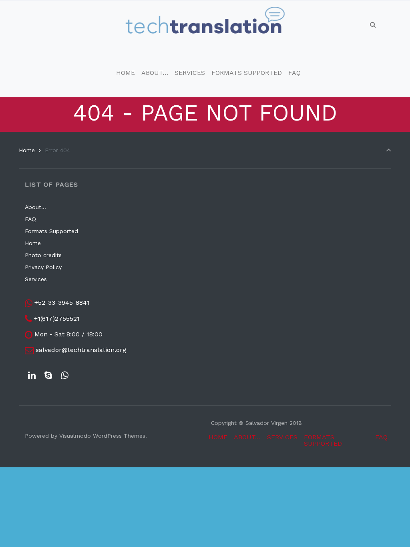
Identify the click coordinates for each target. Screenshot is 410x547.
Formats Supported (51, 231)
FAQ (30, 219)
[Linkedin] (32, 375)
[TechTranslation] (205, 25)
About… (35, 207)
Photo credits (43, 255)
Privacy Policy (43, 267)
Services (36, 279)
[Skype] (48, 375)
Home (27, 150)
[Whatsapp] (65, 375)
